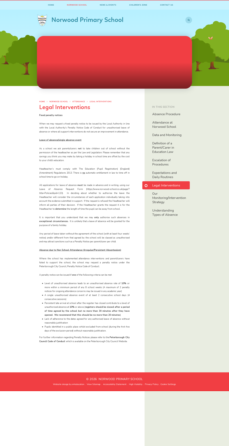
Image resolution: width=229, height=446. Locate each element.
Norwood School (58, 102)
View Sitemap (94, 384)
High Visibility (135, 384)
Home (42, 102)
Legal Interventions (100, 102)
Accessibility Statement (115, 384)
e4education (78, 384)
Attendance (78, 102)
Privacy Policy (151, 384)
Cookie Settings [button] (168, 384)
